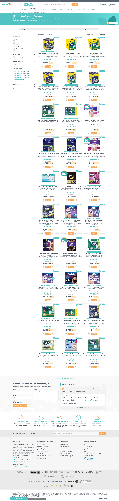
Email (14, 395)
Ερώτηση (35, 389)
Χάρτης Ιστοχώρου (77, 490)
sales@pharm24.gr (20, 461)
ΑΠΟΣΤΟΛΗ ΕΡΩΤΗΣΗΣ (20, 405)
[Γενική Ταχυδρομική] (51, 476)
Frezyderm (29, 481)
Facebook (14, 466)
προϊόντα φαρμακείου (28, 449)
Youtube (20, 466)
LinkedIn (27, 466)
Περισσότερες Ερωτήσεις (83, 407)
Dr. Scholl (47, 481)
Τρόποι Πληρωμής (41, 444)
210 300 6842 (19, 457)
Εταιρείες (94, 9)
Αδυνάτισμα (77, 9)
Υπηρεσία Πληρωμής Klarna (67, 456)
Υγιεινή (54, 9)
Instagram (16, 466)
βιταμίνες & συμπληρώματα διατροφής (23, 450)
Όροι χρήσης (40, 490)
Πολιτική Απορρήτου (50, 490)
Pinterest (22, 466)
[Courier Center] (68, 476)
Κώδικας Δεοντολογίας (66, 490)
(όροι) (20, 402)
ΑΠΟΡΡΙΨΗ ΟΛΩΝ (36, 498)
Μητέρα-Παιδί (61, 9)
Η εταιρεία (87, 444)
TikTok (18, 466)
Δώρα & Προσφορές (86, 9)
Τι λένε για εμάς (88, 446)
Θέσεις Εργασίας (88, 448)
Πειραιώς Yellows (65, 453)
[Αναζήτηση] (75, 4)
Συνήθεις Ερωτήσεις (42, 451)
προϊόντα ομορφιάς (18, 452)
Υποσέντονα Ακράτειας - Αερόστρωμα (68, 29)
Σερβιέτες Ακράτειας (53, 29)
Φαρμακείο (69, 9)
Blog (85, 451)
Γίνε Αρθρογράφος (89, 455)
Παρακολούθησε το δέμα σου (45, 449)
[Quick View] (43, 66)
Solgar (42, 481)
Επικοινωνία (40, 453)
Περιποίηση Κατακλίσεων (40, 29)
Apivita (38, 481)
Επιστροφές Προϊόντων (43, 448)
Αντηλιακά (41, 9)
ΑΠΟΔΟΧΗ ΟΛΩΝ (18, 498)
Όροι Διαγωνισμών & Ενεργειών (45, 456)
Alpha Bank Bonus (65, 449)
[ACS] (74, 476)
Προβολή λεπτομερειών (103, 498)
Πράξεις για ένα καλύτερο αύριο (92, 453)
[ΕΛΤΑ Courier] (45, 476)
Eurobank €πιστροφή (66, 451)
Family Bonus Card (65, 446)
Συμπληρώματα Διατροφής (33, 9)
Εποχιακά (48, 9)
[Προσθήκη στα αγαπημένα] (53, 66)
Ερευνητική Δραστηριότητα (91, 449)
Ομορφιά (24, 9)
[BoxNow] (62, 476)
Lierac (34, 481)
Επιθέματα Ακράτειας (84, 29)
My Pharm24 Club (65, 444)
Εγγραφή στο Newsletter (43, 455)
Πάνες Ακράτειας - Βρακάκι (26, 29)
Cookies (57, 490)
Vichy (60, 481)
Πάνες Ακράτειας (95, 29)
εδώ (38, 496)
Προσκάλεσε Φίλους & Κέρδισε (68, 448)
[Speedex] (57, 476)
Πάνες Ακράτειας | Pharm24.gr (86, 400)
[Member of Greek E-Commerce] (71, 481)
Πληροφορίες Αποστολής (43, 446)
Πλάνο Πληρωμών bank (67, 455)
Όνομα (14, 389)
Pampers (65, 481)
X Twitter (25, 466)
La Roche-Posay (54, 481)
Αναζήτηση (102, 433)
